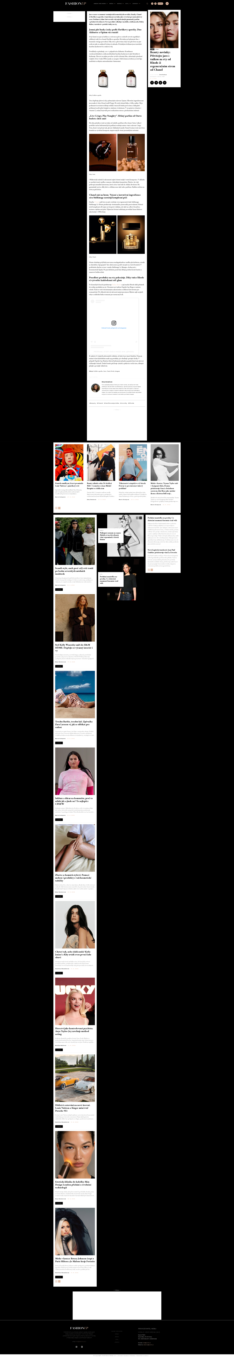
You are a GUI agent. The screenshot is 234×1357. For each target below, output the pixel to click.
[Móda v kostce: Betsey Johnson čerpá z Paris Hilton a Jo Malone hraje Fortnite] (75, 1231)
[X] (156, 82)
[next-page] (59, 508)
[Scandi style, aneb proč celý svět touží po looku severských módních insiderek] (75, 541)
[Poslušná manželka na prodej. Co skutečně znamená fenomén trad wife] (125, 579)
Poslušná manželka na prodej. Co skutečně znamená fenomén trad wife (109, 580)
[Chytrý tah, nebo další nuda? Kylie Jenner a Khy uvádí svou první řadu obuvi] (75, 924)
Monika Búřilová (60, 1045)
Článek (59, 589)
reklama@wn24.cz (148, 1344)
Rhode (156, 49)
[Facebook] (152, 82)
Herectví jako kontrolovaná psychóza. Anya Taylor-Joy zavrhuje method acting (74, 1031)
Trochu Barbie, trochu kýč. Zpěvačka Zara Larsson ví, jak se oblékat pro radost (74, 724)
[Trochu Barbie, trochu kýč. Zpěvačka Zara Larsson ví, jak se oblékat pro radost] (75, 694)
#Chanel (100, 403)
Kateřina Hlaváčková (62, 968)
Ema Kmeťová (107, 382)
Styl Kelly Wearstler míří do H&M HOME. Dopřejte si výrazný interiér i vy (74, 647)
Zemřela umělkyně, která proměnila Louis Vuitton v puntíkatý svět (69, 484)
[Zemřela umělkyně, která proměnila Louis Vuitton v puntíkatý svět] (69, 462)
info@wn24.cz (147, 1342)
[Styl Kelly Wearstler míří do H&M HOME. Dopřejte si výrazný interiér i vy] (75, 618)
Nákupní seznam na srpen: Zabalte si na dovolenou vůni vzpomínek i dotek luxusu (110, 536)
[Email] (164, 82)
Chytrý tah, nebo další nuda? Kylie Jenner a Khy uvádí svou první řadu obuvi (73, 954)
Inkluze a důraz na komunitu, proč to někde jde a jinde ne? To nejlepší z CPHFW (74, 801)
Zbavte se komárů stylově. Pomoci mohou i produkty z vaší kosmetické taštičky (73, 878)
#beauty (92, 403)
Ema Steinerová (60, 662)
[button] (147, 3)
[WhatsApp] (160, 82)
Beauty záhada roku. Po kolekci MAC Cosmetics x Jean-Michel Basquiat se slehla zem (99, 486)
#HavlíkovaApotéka (111, 403)
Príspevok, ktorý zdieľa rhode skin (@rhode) (114, 351)
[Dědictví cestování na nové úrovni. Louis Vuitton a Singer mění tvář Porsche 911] (75, 1078)
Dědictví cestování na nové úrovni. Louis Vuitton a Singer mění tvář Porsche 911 (72, 1108)
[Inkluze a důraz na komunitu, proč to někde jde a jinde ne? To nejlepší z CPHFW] (75, 771)
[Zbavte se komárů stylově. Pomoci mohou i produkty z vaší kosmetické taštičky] (75, 848)
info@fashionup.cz (81, 1341)
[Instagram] (152, 3)
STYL (101, 574)
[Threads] (155, 3)
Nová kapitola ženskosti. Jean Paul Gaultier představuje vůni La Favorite (162, 551)
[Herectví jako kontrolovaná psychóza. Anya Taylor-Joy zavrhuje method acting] (75, 1001)
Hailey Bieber (116, 285)
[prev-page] (56, 508)
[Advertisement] (117, 424)
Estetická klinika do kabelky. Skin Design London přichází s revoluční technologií (73, 1184)
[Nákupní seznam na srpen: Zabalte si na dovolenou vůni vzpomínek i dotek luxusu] (125, 536)
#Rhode (131, 403)
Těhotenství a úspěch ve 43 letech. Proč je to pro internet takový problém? (132, 486)
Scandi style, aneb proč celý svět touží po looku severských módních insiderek (74, 571)
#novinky (123, 403)
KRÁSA (102, 530)
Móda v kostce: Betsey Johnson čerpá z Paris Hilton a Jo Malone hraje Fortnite (75, 1260)
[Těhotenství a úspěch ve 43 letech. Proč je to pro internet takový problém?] (133, 462)
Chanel (96, 202)
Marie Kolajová (60, 497)
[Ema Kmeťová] (95, 388)
